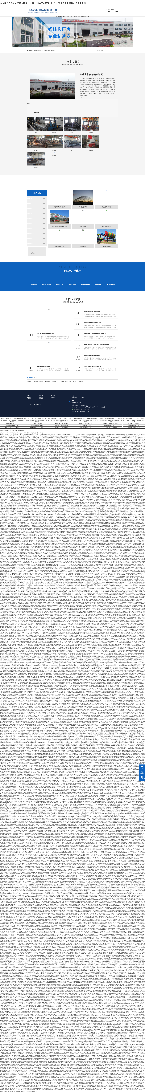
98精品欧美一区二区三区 (136, 591)
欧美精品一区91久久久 (5, 629)
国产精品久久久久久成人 (120, 594)
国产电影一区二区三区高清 (70, 629)
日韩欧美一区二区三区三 (92, 585)
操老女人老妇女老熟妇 (124, 591)
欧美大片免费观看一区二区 (134, 772)
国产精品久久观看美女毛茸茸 (95, 706)
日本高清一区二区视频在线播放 (81, 656)
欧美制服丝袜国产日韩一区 (97, 721)
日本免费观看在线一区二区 (60, 816)
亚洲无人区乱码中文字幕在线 (90, 692)
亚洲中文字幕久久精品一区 (68, 769)
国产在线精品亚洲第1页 (113, 836)
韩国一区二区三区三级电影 (19, 653)
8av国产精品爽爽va (113, 587)
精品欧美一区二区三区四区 (18, 739)
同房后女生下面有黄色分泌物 (134, 635)
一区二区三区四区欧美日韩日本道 (79, 742)
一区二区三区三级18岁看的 (137, 729)
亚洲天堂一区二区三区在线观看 (116, 768)
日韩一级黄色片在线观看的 (46, 724)
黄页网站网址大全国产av (82, 777)
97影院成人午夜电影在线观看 (100, 794)
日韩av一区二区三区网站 (68, 815)
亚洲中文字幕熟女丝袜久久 (45, 603)
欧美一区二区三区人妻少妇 (49, 624)
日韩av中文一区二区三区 (118, 579)
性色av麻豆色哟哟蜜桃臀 (95, 564)
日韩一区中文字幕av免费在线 (90, 633)
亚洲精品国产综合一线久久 (45, 700)
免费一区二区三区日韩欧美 (63, 807)
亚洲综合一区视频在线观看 (19, 804)
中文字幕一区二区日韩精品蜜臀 (108, 827)
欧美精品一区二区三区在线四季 (92, 803)
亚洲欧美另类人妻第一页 (138, 668)
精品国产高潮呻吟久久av (85, 643)
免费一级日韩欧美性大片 (88, 691)
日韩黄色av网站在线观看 (74, 573)
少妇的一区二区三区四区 (64, 701)
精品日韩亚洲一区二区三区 (7, 720)
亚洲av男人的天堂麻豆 (49, 630)
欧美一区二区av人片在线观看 (83, 677)
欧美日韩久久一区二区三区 (117, 683)
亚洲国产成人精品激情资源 (137, 640)
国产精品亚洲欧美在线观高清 (91, 676)
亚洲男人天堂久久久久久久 (36, 572)
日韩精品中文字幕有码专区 (99, 581)
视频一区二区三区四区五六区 (58, 614)
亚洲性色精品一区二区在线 (25, 791)
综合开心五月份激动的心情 (127, 766)
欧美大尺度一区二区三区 (12, 685)
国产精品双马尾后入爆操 (51, 760)
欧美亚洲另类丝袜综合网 (18, 584)
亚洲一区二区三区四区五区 (22, 661)
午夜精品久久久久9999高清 (73, 600)
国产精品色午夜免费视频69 (26, 615)
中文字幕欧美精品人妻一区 (117, 819)
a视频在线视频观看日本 (98, 751)
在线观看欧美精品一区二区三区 (74, 596)
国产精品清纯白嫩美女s (7, 742)
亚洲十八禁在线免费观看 (121, 733)
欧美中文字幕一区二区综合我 (30, 596)
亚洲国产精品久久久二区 (119, 564)
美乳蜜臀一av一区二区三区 (43, 726)
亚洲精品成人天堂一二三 (43, 815)
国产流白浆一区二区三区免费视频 (24, 706)
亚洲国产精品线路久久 (138, 824)
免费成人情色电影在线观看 (36, 621)
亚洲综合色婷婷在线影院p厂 (63, 661)
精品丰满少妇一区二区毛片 (72, 812)
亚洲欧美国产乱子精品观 (96, 665)
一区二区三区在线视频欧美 (105, 661)
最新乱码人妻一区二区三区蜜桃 (53, 567)
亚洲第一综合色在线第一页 (24, 741)
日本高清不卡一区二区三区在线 (7, 763)
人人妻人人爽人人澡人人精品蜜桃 (71, 643)
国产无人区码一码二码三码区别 (17, 662)
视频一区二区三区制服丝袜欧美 (86, 780)
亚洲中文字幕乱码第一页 (121, 781)
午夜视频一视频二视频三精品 (42, 658)
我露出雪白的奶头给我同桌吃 (123, 659)
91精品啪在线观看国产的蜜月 (19, 792)
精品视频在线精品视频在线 (67, 723)
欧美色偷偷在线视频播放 (52, 638)
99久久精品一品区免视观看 (16, 618)
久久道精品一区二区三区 (15, 646)
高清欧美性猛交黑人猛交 (121, 748)
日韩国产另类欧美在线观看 (22, 641)
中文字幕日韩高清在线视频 (81, 815)
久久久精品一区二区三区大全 (109, 809)
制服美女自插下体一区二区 (57, 629)
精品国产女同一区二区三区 (105, 703)
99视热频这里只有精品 (41, 830)
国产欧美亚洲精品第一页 (122, 615)
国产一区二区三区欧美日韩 (66, 641)
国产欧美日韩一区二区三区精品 (59, 794)
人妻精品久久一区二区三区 (61, 697)
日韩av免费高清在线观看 (112, 581)
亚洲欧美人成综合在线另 (37, 732)
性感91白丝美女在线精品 (82, 591)
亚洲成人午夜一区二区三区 (137, 600)
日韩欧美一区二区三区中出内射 (66, 665)
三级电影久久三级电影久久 (15, 612)
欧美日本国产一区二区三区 (9, 621)
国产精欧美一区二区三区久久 (66, 772)
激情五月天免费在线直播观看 (98, 670)
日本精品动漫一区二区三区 (50, 572)
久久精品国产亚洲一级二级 (75, 667)
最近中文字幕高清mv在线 (132, 754)
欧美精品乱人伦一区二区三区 (108, 609)
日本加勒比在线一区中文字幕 (120, 772)
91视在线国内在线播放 (136, 673)
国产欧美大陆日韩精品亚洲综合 (28, 704)
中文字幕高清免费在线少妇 (104, 760)
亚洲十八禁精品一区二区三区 (65, 828)
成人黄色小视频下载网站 (128, 739)
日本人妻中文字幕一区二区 (132, 686)
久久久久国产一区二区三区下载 (99, 643)
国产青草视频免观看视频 (26, 745)
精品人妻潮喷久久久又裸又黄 (12, 427)
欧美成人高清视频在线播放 (23, 638)
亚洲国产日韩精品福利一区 (13, 771)
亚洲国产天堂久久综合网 (131, 576)
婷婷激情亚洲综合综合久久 (61, 425)
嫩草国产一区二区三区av (8, 644)
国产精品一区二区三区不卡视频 (26, 578)
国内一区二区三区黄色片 (48, 644)
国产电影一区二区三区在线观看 (114, 700)
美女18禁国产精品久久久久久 (51, 605)
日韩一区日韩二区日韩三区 (115, 614)
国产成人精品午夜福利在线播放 (79, 745)
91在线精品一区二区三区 (7, 794)
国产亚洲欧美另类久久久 (136, 822)
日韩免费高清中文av (21, 564)
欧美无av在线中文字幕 (14, 617)
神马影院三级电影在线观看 (82, 640)
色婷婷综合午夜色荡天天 (132, 753)
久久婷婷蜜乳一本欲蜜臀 (25, 691)
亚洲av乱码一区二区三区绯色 (20, 707)
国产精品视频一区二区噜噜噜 (45, 757)
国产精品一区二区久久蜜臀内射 (97, 677)
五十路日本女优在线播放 (109, 656)
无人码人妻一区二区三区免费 (7, 573)
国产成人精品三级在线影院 (69, 640)
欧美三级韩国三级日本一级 (109, 615)
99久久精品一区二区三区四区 (34, 721)
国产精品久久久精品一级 (76, 807)
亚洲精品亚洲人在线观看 (29, 658)
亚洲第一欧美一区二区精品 (37, 626)
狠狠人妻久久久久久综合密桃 (8, 714)
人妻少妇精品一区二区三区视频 (9, 784)
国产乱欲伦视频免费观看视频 (115, 567)
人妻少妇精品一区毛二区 (128, 714)
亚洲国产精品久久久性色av (40, 688)
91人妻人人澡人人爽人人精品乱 (27, 765)
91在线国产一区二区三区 (20, 597)
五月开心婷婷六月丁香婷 (89, 768)
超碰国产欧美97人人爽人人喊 (117, 644)
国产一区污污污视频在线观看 (83, 606)
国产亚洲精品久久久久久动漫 (46, 748)
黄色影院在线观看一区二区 (74, 720)
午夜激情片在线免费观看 (81, 729)
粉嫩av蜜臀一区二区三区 (72, 700)
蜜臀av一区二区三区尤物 (98, 682)
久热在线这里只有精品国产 (13, 650)
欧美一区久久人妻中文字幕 (135, 615)
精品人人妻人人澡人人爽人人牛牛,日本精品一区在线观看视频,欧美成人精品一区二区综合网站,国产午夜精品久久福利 (37, 420)
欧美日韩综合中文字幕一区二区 (66, 741)
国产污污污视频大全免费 (129, 795)
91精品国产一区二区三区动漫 (82, 833)
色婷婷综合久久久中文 (66, 570)
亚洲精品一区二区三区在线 (100, 720)
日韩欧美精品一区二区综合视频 (12, 787)
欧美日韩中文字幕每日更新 (37, 768)
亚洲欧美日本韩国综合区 (41, 591)
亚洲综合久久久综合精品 (32, 597)
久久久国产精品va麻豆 (33, 632)
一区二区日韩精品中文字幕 (65, 638)
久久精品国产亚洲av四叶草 (6, 653)
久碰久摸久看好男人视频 (77, 633)
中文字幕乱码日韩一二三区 (6, 710)
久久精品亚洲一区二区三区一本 (26, 797)
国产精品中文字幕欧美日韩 (115, 603)
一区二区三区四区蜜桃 (79, 575)
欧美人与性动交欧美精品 (114, 573)
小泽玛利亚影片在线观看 (58, 608)
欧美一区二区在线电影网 (111, 677)
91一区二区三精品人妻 (132, 727)
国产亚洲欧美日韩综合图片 (128, 643)
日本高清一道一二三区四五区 (25, 819)
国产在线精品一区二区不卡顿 (68, 599)
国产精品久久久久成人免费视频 (35, 828)
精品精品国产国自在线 (64, 605)
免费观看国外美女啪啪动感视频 (44, 579)
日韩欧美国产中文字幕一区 (57, 584)
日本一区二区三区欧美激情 (48, 775)
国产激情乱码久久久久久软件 (13, 727)
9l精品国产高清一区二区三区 (51, 590)
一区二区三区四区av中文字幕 (51, 680)
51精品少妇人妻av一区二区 (88, 590)
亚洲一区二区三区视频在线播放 (13, 594)
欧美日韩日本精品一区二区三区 (12, 570)
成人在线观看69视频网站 (30, 588)
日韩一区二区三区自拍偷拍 (124, 652)
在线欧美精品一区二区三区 (60, 720)
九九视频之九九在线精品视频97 (84, 567)
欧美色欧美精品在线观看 (133, 778)
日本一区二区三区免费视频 (107, 717)
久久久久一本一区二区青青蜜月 (103, 655)
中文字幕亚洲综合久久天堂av (102, 584)
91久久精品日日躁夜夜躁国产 (84, 658)
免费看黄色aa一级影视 (5, 825)
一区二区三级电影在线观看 (44, 810)
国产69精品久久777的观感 (63, 715)
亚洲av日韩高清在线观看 (116, 692)
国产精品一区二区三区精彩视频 (80, 680)
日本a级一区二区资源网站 (107, 575)
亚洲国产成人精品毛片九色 (131, 804)
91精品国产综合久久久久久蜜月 (41, 582)
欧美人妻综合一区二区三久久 (79, 685)
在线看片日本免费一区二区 (131, 570)
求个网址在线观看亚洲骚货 (137, 806)
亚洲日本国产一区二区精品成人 (8, 676)
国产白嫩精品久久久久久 (35, 714)
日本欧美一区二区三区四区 (65, 831)
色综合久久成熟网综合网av (132, 594)
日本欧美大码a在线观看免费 (41, 627)
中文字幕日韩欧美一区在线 (33, 720)
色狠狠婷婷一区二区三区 (57, 780)
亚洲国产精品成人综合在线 (42, 652)
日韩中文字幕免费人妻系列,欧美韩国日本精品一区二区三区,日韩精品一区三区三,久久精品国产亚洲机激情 (12, 420)
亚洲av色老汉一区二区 (92, 582)
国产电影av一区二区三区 (128, 794)
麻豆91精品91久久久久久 (60, 564)
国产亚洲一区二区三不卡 (81, 827)
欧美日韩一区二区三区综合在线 (40, 777)
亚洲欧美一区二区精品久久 (87, 603)
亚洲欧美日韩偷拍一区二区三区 (14, 640)
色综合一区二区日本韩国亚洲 (84, 698)
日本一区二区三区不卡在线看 (23, 676)
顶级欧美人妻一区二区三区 (102, 590)
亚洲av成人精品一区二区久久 (90, 649)
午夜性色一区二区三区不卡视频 (81, 712)
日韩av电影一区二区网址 (86, 600)
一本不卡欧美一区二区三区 (110, 425)
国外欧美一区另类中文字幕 (9, 795)
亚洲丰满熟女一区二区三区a (57, 822)
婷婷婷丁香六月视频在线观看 (111, 824)
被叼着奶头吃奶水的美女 (15, 688)
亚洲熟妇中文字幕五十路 (56, 617)
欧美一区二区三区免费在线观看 (98, 771)
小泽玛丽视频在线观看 (60, 653)
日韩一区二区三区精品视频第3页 (28, 617)
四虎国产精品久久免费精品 (51, 772)
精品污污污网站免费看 (118, 569)
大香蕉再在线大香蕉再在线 (12, 587)
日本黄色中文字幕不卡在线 (19, 710)
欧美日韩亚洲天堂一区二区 (17, 588)
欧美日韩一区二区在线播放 (89, 714)
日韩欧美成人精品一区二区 (98, 812)
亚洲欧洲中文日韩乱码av (25, 732)
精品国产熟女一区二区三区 (73, 621)
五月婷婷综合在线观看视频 (46, 718)
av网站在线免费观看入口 (27, 594)
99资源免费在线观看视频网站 (50, 633)
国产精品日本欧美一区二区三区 (88, 821)
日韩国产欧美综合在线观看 (44, 794)
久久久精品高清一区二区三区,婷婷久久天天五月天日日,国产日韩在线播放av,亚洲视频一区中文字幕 (134, 420)
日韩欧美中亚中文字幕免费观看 (78, 837)
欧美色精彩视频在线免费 (75, 590)
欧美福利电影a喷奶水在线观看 (77, 786)
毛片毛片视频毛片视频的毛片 (30, 757)
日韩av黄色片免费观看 (54, 615)
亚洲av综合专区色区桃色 (137, 587)
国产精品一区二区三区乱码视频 (69, 647)
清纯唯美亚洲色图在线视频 (117, 760)
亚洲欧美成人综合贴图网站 (92, 831)
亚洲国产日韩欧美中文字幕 (12, 423)
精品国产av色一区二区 (121, 744)
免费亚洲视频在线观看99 (56, 815)
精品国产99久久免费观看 (131, 579)
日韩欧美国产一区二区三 (87, 825)
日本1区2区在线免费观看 (102, 730)
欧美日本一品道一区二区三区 (108, 659)
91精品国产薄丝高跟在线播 (48, 655)
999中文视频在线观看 (107, 778)
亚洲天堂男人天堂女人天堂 (45, 671)
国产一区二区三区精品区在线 (47, 816)
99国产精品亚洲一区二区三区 (75, 710)
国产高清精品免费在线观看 (83, 623)
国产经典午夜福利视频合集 (44, 614)
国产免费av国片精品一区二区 (123, 640)
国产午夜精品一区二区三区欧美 (54, 606)
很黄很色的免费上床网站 (8, 673)
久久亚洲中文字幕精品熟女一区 (50, 756)
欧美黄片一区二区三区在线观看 (58, 596)
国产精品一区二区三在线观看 (104, 646)
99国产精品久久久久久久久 (26, 570)
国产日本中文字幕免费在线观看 (15, 599)
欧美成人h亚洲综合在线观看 (94, 787)
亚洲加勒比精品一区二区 (19, 824)
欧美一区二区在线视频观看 (26, 665)
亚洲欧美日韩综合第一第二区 (60, 748)
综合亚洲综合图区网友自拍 (15, 637)
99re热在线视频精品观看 (66, 818)
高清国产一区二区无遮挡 (69, 602)
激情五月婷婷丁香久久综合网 (67, 791)
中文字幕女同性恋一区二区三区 (10, 833)
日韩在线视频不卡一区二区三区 (80, 778)
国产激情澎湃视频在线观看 (105, 626)
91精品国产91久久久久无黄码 (41, 727)
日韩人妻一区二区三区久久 (103, 570)
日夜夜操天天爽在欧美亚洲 (138, 572)
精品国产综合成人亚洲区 (25, 747)
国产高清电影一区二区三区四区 (29, 579)
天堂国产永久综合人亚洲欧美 (123, 600)
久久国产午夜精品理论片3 (25, 717)
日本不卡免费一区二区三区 (132, 780)
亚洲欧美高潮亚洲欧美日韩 (76, 605)
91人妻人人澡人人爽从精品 (93, 727)
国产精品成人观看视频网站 (122, 774)
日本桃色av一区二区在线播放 (85, 751)
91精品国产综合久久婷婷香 (94, 754)
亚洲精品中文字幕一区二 (56, 612)
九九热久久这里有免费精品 (120, 662)
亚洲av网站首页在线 (30, 602)
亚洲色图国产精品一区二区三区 (39, 585)
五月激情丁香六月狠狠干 (36, 812)
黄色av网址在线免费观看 (125, 762)
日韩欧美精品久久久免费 (84, 824)
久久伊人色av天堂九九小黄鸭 (118, 611)
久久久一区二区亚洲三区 (14, 831)
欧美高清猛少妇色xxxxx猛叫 (56, 627)
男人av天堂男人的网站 (64, 590)
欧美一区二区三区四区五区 (104, 786)
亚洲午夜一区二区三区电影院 (44, 677)
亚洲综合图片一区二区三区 (117, 638)
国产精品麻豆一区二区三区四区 (113, 632)
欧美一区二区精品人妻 (77, 649)
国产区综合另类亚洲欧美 (92, 830)
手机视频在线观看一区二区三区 (34, 775)
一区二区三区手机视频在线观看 (122, 803)
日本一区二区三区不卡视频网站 (65, 756)
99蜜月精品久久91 (21, 581)
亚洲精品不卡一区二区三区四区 (109, 729)
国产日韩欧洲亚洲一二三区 (14, 566)
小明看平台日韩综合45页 (77, 709)
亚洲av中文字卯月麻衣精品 (89, 667)
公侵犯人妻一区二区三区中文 (34, 707)
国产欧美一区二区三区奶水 (23, 715)
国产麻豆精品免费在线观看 (117, 818)
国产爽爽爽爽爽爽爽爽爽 (33, 683)
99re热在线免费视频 (137, 602)
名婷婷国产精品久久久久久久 (24, 630)
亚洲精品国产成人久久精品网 (29, 612)
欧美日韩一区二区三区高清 (138, 674)
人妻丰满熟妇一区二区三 (81, 582)
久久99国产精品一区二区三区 (116, 630)
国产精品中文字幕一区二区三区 (28, 566)
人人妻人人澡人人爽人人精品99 (14, 800)
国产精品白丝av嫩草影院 (19, 730)
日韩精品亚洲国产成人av (55, 656)
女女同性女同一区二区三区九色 (108, 791)
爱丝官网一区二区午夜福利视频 (105, 582)
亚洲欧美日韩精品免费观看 (66, 585)
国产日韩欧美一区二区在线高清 (23, 768)
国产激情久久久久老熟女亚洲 (135, 599)
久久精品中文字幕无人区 (136, 809)
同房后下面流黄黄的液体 (47, 564)
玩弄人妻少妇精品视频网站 (8, 751)
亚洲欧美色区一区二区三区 (119, 707)
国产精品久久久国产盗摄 (75, 825)
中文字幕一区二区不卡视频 (124, 677)
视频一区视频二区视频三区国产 (134, 707)
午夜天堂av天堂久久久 (30, 744)
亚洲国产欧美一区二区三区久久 (112, 704)
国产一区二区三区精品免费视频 (111, 637)
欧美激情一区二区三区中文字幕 (27, 627)
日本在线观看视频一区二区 (34, 813)
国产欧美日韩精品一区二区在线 (93, 650)
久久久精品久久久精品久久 (84, 637)
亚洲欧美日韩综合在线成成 (136, 623)
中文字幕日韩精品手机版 (45, 759)
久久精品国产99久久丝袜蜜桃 (133, 611)
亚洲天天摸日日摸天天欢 (40, 712)
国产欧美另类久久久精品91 (32, 623)
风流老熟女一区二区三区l (104, 649)
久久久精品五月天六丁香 (112, 750)
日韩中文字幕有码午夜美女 (128, 775)
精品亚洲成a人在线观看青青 (50, 694)
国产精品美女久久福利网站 (76, 694)
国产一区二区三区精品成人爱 (93, 837)
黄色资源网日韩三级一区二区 (27, 647)
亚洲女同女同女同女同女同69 (75, 655)
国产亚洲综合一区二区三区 (17, 815)
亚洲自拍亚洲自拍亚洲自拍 (14, 686)
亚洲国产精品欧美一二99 (128, 759)
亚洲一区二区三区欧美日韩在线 (60, 671)
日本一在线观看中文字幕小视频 (105, 798)
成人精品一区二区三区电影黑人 (125, 647)
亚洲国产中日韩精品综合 (46, 730)
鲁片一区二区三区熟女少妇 (62, 673)
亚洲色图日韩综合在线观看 (62, 753)
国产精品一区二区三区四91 (87, 775)
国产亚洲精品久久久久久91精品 (100, 567)
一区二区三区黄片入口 (100, 739)
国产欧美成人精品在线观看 (43, 566)
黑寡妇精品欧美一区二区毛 (96, 774)
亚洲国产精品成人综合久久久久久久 (123, 831)
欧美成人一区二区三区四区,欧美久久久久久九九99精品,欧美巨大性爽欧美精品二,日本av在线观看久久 (62, 420)
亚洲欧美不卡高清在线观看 (136, 723)
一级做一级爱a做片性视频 (133, 744)
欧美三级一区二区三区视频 (100, 671)
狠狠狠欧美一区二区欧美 (54, 686)
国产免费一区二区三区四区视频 (109, 608)
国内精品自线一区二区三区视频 (10, 741)
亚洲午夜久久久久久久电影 (78, 717)
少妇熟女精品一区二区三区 (12, 691)
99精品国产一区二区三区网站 (95, 733)
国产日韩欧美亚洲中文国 (51, 819)
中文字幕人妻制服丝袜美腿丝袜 (75, 804)
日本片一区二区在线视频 (11, 632)
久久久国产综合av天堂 (13, 797)
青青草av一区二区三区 (47, 698)
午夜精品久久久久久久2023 (66, 578)
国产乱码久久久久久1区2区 (108, 744)
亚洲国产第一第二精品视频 (54, 754)
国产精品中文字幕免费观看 (69, 777)
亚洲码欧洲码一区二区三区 (116, 633)
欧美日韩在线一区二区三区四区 (113, 765)
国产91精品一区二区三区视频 (35, 624)
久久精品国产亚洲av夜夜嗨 (131, 597)
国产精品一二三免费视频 (79, 578)
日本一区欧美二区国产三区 (118, 597)
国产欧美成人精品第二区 (36, 756)
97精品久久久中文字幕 (95, 608)
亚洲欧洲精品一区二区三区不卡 (55, 602)
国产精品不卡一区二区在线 (114, 766)
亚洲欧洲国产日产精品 (89, 709)
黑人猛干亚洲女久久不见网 (58, 603)
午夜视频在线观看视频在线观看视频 (103, 597)
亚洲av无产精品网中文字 (119, 612)
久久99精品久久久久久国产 (82, 762)
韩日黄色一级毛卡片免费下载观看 (34, 709)
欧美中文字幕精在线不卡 (87, 720)
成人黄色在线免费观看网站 (123, 738)
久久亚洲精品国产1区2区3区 (11, 591)
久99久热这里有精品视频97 (96, 623)
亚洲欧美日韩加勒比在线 (92, 638)
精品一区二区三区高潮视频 (102, 768)
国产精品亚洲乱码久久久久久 (121, 769)
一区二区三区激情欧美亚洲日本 (77, 673)
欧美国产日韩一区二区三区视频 (71, 738)
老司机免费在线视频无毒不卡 (107, 803)
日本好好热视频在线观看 (123, 608)
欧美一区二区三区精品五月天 (123, 751)
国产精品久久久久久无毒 (23, 633)
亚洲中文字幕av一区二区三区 (52, 626)
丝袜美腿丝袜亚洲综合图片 (124, 606)
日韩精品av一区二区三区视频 (72, 632)
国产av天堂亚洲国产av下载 (65, 626)
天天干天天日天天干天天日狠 (55, 647)
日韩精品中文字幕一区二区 (106, 772)
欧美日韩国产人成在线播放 (40, 570)
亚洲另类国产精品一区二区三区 (19, 828)
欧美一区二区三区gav (48, 621)
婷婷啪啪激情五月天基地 (104, 818)
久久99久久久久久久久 (63, 798)
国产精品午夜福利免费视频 (37, 425)
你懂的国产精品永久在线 (84, 781)
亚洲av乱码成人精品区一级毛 (56, 781)
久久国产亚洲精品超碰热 (39, 729)
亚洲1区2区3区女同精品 (126, 671)
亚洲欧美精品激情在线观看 (45, 674)
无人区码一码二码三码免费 (44, 682)
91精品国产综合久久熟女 (111, 679)
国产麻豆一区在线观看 (44, 629)
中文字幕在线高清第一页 (123, 617)
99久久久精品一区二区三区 (16, 593)
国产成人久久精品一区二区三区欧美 (46, 750)
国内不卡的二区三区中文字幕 (11, 723)
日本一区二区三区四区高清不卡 (113, 726)
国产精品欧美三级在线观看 (115, 584)
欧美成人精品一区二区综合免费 (55, 591)
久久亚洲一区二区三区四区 (71, 774)
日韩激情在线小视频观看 (42, 602)
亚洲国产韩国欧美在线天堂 (92, 626)
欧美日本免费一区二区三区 (114, 691)
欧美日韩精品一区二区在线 (59, 581)
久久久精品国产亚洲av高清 (21, 763)
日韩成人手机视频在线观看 (71, 608)
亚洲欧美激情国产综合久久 (138, 762)
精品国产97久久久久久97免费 (25, 729)
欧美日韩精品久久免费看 (103, 630)
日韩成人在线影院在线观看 (11, 567)
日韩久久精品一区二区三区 (96, 617)
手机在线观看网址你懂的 (114, 572)
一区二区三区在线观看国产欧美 (29, 614)
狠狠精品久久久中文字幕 (105, 694)
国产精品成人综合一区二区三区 (125, 783)
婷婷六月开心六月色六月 (81, 599)
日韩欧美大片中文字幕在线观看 (31, 593)
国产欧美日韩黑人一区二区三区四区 (63, 576)
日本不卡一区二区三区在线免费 (133, 655)
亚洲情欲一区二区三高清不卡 (73, 581)
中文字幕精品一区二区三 (79, 641)
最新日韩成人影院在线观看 (9, 661)
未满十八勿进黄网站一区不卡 (55, 777)
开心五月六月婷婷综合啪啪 (40, 606)
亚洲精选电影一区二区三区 (66, 618)
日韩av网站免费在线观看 (97, 602)
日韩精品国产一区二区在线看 (124, 679)
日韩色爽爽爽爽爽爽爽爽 (53, 578)
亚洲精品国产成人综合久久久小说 (35, 600)
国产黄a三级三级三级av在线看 (83, 615)
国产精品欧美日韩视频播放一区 (34, 653)
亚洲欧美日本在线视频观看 (61, 427)
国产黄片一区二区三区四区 (72, 704)
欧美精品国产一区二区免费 (113, 671)
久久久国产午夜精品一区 (88, 596)
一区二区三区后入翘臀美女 (103, 763)
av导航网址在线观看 (72, 637)
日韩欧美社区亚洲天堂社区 (45, 623)
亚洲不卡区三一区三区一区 (77, 646)
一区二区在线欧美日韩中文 (100, 689)
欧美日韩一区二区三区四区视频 (91, 694)
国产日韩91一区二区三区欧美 (118, 747)
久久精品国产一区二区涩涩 (18, 682)
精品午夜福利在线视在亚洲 (95, 629)
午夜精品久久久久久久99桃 (70, 751)
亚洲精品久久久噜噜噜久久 (66, 650)
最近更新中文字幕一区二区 (16, 748)
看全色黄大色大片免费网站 (130, 818)
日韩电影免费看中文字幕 (110, 640)
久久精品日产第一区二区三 (63, 572)
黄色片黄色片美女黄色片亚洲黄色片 (12, 712)
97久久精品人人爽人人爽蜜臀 (78, 747)
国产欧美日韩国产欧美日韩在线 (36, 680)
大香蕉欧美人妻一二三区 (62, 573)
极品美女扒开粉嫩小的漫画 (64, 587)
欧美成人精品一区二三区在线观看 (15, 769)
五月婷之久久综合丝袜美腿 (35, 766)
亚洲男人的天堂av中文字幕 (69, 617)
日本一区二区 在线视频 (118, 626)
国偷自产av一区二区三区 (78, 784)
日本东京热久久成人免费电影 (61, 423)
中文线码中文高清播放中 (134, 769)
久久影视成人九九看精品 (56, 726)
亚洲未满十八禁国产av (114, 590)
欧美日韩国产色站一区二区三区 (120, 813)
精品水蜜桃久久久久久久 (87, 671)
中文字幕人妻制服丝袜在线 (105, 695)
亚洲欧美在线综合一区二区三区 (134, 662)
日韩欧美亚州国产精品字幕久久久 (97, 712)
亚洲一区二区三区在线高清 (127, 720)
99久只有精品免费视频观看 (125, 602)
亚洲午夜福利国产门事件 (54, 599)
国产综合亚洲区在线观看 (43, 778)
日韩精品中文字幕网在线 (56, 640)
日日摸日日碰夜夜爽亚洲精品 (126, 836)
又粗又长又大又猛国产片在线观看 (52, 641)
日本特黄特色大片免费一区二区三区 (77, 753)
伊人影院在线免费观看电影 (48, 653)
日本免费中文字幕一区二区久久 (73, 603)
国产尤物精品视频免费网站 (37, 590)
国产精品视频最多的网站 (92, 695)
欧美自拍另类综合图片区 (106, 569)
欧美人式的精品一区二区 (133, 425)
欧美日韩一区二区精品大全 (131, 578)
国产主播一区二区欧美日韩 (79, 626)
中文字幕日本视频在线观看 (85, 750)
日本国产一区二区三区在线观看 (15, 757)
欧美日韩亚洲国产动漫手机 (22, 714)
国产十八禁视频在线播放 (19, 742)
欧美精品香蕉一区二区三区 (112, 812)
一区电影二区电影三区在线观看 (91, 686)
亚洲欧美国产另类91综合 (7, 597)
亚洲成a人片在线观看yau (131, 745)
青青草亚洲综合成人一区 (10, 626)
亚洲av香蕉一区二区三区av (49, 649)
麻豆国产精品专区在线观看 (49, 739)
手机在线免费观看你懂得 (96, 647)
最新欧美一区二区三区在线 (35, 753)
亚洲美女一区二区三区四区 (37, 630)
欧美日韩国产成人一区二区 (6, 623)
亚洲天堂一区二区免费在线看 (124, 680)
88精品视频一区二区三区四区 (49, 667)
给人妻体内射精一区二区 (59, 812)
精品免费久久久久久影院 (59, 698)
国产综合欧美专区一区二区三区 (83, 602)
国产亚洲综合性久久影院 (121, 609)
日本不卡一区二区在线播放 (78, 831)
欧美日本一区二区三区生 (137, 706)
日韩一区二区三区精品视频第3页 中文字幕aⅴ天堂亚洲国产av (121, 593)
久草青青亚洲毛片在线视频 (115, 605)
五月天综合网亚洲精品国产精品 (32, 724)
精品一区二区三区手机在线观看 (129, 603)
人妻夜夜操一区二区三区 (61, 630)
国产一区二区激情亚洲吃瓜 (24, 567)
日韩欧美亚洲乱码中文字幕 (24, 590)
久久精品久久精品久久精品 (85, 812)
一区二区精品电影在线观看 (8, 698)
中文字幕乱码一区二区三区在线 (41, 771)
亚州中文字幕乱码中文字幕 (94, 612)
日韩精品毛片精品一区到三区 (13, 615)
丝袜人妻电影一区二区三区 (127, 810)
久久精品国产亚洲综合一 (91, 786)
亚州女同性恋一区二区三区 (124, 587)
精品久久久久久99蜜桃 (129, 819)
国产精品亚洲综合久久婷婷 (32, 629)
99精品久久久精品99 (48, 812)
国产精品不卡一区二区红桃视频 (104, 588)
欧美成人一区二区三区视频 (12, 777)
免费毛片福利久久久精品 (99, 825)
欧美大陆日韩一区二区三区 (101, 691)
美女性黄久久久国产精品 (44, 597)
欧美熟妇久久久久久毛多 (71, 698)
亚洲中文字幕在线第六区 (127, 691)
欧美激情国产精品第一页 (123, 658)
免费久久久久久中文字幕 (18, 735)
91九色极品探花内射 (24, 605)
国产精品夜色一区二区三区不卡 (60, 609)
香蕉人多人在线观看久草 (27, 836)
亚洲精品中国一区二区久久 (92, 641)
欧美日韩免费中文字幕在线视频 (123, 827)
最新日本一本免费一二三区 (21, 751)
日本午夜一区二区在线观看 (16, 830)
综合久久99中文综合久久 (36, 692)
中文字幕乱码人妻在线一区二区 (74, 611)
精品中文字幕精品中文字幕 (27, 606)
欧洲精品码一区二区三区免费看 (44, 588)
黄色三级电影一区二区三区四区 (42, 620)
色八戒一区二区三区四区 (43, 643)
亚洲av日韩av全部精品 (135, 617)
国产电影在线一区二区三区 (118, 588)
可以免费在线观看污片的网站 (80, 754)
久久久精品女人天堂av (73, 597)
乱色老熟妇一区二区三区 (78, 635)
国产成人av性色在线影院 (130, 630)
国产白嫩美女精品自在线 (105, 638)
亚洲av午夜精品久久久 (48, 600)
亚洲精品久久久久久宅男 (8, 837)
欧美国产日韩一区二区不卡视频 (57, 566)
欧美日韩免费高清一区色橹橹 (117, 732)
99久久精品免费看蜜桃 (102, 572)
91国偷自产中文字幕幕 (11, 697)
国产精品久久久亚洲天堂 (26, 650)
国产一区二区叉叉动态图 (74, 775)
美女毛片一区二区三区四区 (30, 609)
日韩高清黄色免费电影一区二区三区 (77, 609)
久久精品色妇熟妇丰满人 (25, 803)
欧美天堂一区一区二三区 (130, 624)
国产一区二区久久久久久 (73, 748)
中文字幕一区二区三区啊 (91, 587)
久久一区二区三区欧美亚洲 (23, 784)
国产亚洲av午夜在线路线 (27, 668)
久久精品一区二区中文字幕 (89, 735)
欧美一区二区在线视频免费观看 (110, 423)
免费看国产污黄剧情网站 (60, 721)
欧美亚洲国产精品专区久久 (138, 827)
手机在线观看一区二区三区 (98, 698)
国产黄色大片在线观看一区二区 (110, 706)
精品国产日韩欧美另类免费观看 (74, 689)
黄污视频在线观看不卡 (70, 579)
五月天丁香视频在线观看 (54, 695)
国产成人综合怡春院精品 (58, 579)
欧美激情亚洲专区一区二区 (65, 635)
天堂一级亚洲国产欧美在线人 (39, 706)
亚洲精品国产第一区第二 (66, 686)
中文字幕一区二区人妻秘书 (50, 732)
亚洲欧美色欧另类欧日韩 (138, 816)
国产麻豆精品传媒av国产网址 (47, 576)
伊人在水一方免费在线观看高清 (60, 724)
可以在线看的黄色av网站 (11, 633)
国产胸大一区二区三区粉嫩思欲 (88, 730)
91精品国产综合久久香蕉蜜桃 (26, 827)
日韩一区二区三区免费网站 (21, 698)
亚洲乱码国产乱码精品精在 (69, 606)
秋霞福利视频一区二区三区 (33, 718)
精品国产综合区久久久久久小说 (106, 831)
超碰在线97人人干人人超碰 (115, 759)
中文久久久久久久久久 (128, 584)
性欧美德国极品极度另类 (107, 564)
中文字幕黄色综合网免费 (130, 768)
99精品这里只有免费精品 (111, 682)
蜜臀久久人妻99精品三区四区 (32, 816)
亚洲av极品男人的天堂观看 (125, 750)
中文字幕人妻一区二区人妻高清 (92, 635)
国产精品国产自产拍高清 (106, 579)
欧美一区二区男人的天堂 (65, 784)
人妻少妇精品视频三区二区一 (54, 570)
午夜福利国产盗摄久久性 (10, 585)
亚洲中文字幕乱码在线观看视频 (29, 637)
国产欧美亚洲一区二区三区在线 (39, 686)
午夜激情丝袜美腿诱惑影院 (128, 735)
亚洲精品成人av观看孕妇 (44, 670)
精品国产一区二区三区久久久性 (92, 717)
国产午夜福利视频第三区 (21, 813)
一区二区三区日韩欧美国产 (17, 674)
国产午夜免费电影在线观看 (135, 656)
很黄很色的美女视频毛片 (19, 643)
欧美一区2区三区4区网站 (67, 754)
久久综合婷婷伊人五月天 (51, 691)
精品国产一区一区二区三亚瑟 (38, 691)
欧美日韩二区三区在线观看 (76, 572)
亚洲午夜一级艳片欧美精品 (51, 768)
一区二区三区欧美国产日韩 (120, 665)
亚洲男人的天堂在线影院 (100, 596)
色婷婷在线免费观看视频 (39, 665)
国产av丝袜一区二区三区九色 (12, 701)
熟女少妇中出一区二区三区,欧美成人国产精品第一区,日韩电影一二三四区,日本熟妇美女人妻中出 (22, 433)
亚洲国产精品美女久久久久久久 (90, 807)
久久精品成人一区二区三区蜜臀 (56, 765)
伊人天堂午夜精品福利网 (58, 662)
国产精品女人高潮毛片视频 (134, 618)
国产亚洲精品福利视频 (19, 778)
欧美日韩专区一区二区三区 (59, 700)
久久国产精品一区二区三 (79, 594)
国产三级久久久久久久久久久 (58, 759)
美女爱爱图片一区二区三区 (130, 683)
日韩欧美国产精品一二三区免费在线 (34, 739)
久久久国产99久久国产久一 (111, 621)
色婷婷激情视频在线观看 (32, 794)
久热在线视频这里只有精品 (132, 564)
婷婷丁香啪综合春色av (74, 679)
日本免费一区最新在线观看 (58, 659)
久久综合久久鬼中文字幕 (79, 650)
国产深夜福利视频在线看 (21, 721)
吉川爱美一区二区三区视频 (71, 566)
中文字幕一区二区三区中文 (109, 600)
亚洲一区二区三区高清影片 (133, 609)
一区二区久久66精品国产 (45, 632)
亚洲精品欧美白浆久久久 (112, 674)
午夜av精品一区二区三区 (134, 791)
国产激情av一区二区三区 (19, 759)
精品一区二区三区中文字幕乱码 (96, 591)
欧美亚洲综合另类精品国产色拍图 (86, 584)
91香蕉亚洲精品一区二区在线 (74, 664)
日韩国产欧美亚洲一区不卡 (53, 712)
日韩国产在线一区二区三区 (24, 569)
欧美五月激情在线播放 (109, 748)
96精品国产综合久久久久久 (125, 621)
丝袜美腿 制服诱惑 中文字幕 (118, 585)
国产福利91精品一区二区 (10, 760)
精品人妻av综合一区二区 (45, 659)
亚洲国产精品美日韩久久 (121, 618)
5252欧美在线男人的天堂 (62, 739)
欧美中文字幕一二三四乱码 (9, 564)
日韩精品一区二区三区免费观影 (49, 807)
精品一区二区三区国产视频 (129, 664)
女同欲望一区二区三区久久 (122, 623)
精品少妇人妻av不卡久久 (100, 653)
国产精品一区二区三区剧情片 (59, 704)
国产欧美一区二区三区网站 (100, 593)
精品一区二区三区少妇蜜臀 (67, 656)
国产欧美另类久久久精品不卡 (97, 620)
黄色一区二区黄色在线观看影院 (128, 573)
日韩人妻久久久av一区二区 (108, 618)
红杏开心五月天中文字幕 (100, 775)
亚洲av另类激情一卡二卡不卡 (117, 570)
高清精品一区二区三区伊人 (67, 652)
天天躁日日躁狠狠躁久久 (77, 676)
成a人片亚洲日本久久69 (114, 730)
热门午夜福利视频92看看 (39, 819)
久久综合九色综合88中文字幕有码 (19, 624)
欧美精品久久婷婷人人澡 (12, 819)
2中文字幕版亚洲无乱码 (92, 685)
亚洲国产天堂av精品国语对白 (121, 627)
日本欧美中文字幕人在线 (110, 620)
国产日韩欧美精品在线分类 (12, 605)
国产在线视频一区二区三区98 (53, 723)
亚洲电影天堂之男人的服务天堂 (41, 787)
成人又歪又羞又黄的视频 (107, 612)
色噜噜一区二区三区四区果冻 (126, 824)
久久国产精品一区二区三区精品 (89, 630)
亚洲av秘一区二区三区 (34, 703)
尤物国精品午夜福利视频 (27, 635)
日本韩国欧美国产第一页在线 (47, 735)
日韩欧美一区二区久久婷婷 (85, 566)
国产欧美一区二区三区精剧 (124, 673)
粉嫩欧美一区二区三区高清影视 (30, 800)
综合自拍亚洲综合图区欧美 (76, 714)
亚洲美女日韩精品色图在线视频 (105, 594)
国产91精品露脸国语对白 (107, 662)
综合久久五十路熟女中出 (84, 721)
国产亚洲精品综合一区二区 (121, 599)
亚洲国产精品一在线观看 (84, 608)
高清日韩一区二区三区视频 (12, 717)
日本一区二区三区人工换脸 (10, 638)
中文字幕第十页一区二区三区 (57, 670)
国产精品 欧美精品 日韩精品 (97, 824)
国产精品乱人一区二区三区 (36, 715)
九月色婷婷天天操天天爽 (30, 778)
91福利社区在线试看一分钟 (36, 633)
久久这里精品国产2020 (85, 425)
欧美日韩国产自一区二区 (69, 677)
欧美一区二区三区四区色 (19, 623)
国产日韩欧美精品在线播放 (82, 744)
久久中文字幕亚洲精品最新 (59, 689)
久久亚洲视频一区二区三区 (111, 701)
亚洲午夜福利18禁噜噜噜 (31, 682)
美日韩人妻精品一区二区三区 (80, 828)
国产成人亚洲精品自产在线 (52, 668)
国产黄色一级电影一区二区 (44, 738)
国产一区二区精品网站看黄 (75, 766)
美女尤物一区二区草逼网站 (46, 689)
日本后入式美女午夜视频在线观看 (53, 729)
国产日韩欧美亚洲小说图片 (133, 694)
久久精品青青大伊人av (61, 750)
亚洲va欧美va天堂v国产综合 (129, 700)
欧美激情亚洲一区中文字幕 (25, 777)
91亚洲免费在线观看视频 (131, 650)
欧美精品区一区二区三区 (128, 726)
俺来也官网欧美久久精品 (32, 671)
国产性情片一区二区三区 (55, 652)
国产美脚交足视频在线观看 (108, 599)
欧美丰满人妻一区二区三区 (129, 692)
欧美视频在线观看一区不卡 (37, 784)
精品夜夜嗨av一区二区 (99, 701)
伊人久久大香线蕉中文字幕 (103, 724)
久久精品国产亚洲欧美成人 (47, 720)
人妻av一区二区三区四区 (12, 578)
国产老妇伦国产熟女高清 (115, 789)
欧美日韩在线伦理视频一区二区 (64, 649)
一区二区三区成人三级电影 (124, 581)
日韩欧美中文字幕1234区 (96, 781)
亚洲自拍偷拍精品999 (63, 766)
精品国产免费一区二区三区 (22, 621)
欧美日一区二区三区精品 (77, 768)
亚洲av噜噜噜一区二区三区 (16, 620)
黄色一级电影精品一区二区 (24, 685)
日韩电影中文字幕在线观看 (53, 797)
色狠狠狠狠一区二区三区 (14, 745)
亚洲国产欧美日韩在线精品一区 (50, 692)
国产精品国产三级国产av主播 (94, 599)
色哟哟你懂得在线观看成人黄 (18, 709)
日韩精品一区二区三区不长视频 (9, 798)
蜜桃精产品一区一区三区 (47, 821)
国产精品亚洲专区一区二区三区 (68, 567)
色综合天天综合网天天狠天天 (76, 739)
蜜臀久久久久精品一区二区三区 (124, 620)
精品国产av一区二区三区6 (70, 806)
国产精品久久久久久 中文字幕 (58, 620)
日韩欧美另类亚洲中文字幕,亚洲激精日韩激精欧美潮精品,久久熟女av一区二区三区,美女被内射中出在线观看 (85, 420)
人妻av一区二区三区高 (83, 564)
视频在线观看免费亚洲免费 (56, 643)
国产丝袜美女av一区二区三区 (22, 644)
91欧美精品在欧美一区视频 (13, 733)
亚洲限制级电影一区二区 (97, 615)
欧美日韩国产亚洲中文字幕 (66, 712)
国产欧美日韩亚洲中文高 (44, 640)
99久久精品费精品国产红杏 (14, 781)
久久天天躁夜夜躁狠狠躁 (80, 830)
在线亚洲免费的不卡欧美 (138, 621)
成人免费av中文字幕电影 (74, 730)
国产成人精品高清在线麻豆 (88, 766)
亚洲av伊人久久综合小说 (77, 819)
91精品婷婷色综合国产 (12, 754)
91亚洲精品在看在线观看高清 (85, 423)
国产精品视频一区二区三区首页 (20, 680)
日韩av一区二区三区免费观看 (117, 624)
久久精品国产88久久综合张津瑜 (94, 652)
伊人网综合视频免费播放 (40, 594)
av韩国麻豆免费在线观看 (91, 578)
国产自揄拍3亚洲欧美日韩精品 (119, 694)
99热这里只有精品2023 (71, 682)
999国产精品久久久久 (126, 572)
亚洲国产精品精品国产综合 (124, 741)
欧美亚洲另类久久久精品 (25, 762)
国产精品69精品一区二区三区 (48, 813)
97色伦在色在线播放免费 (61, 710)
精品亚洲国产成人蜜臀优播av (99, 566)
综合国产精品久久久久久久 (119, 756)
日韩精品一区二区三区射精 (136, 688)
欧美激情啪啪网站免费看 (17, 658)
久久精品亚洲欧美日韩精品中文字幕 (61, 703)
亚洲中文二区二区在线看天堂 (32, 674)
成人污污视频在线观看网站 (34, 673)
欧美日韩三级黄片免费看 (75, 624)
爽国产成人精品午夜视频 (70, 658)
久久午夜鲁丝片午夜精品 (71, 623)
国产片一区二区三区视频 (21, 786)
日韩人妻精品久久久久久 (137, 680)
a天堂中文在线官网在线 (38, 791)
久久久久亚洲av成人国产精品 (7, 602)
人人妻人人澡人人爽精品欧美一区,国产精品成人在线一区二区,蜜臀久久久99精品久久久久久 (43, 2)
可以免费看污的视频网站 (49, 837)
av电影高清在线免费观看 (112, 709)
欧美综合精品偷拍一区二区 (20, 667)
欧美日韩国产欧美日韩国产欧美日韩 (20, 825)
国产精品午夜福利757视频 (49, 786)
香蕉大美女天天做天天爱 (104, 745)
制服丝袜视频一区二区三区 (64, 633)
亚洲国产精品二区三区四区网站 (88, 624)
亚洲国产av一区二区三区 (29, 830)
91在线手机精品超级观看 (80, 652)
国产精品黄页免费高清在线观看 (18, 600)
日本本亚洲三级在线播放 (71, 674)
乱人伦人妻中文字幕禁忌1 (132, 747)
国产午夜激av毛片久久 (19, 602)
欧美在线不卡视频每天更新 (125, 674)
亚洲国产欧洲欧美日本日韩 (71, 620)
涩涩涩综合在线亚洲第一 (101, 836)
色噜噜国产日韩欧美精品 (69, 627)
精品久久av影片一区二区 (90, 588)
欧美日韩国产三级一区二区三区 (109, 606)
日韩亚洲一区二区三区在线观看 (53, 801)
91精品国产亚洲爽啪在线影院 (31, 700)
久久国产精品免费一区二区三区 (59, 804)
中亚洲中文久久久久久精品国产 (109, 647)
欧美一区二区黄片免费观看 (26, 831)
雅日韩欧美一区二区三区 (72, 721)
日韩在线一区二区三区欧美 (39, 668)
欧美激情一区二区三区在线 (65, 692)
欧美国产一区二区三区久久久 (101, 603)
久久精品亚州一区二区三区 (16, 783)
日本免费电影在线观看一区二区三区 (45, 611)
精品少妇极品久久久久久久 (123, 742)
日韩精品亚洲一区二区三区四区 (50, 828)
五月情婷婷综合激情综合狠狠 (33, 730)
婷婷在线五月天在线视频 (95, 662)
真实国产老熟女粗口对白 (76, 701)
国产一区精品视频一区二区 (60, 821)
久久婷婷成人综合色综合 (46, 679)
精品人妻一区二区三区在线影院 (7, 641)
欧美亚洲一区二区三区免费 (90, 795)
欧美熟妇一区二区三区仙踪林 (45, 581)
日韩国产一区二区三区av (138, 812)
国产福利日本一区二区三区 (52, 741)
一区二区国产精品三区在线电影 (44, 704)
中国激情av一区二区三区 (58, 623)
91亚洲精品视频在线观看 (35, 795)
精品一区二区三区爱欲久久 (127, 566)
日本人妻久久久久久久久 (104, 676)
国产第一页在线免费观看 (110, 658)
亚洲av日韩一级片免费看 (31, 738)
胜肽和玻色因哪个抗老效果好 (98, 783)
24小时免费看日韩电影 (38, 694)
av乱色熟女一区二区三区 (48, 721)
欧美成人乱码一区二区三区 (127, 632)
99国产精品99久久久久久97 (121, 629)
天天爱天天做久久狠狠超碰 (132, 798)
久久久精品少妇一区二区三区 (13, 575)
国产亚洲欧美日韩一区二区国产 (62, 834)
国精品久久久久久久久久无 (69, 612)
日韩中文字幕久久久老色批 (8, 786)
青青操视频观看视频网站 (131, 588)
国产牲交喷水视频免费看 (57, 677)
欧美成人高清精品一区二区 (102, 789)
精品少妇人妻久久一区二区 (35, 825)
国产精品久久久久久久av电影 (101, 614)
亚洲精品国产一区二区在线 (91, 801)
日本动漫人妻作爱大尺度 (32, 581)
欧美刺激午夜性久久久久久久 (35, 837)
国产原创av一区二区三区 (112, 784)
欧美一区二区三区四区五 (115, 667)
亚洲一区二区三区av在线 (13, 809)
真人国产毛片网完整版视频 (64, 760)
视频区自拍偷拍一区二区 (110, 738)
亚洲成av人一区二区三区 (24, 833)
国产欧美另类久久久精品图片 (118, 655)
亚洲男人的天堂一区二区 (86, 679)
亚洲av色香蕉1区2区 (127, 697)
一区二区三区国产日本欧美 (90, 605)
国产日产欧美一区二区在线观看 (32, 576)
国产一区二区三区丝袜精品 (120, 727)
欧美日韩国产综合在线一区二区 (133, 676)
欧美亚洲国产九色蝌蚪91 (25, 701)
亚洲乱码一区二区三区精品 (125, 833)
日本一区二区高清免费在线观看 (111, 718)
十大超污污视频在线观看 (45, 751)
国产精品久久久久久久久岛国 (113, 596)
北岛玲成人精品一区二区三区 (12, 627)
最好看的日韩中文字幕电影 (31, 664)
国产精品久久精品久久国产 (31, 750)
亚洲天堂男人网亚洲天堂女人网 (62, 837)
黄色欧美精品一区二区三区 (44, 596)
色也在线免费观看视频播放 (17, 750)
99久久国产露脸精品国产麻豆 (36, 605)
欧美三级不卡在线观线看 (93, 753)
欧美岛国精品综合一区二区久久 (30, 748)
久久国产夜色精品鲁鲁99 (37, 701)
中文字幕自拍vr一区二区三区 (95, 680)
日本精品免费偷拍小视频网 (124, 706)
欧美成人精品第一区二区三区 (85, 427)
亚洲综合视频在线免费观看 (48, 825)
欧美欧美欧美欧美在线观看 (116, 834)
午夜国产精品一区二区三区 (116, 664)
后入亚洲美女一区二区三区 (44, 584)
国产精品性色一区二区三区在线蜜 (117, 780)
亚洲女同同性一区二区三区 (137, 652)
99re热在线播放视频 (89, 784)
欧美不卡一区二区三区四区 (109, 742)
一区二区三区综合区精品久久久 (7, 703)
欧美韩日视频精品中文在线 (44, 637)
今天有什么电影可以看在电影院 (135, 733)
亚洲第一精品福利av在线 (82, 579)
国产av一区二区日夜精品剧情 (76, 735)
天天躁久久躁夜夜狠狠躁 (20, 679)
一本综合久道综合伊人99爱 (73, 593)
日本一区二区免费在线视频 (17, 608)
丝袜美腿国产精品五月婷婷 (29, 780)
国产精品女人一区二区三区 (124, 792)
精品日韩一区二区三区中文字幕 (97, 668)
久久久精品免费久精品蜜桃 (89, 655)
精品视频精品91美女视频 (134, 427)
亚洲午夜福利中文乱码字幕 (95, 627)
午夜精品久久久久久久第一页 (37, 427)
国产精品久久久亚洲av (102, 816)
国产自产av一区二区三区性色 (66, 575)
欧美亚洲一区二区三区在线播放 (46, 742)
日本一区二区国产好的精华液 (114, 771)
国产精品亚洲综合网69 (84, 620)
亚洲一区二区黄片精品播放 (28, 652)
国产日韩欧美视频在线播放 (131, 732)
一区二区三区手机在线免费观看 (66, 706)
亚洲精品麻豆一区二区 (33, 751)
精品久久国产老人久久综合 (29, 783)
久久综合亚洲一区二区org (11, 590)
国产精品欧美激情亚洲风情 (120, 575)
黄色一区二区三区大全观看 (99, 674)
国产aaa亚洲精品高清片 (19, 794)
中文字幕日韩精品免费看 (49, 763)
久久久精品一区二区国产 (52, 587)
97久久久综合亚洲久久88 (125, 712)
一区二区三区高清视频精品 (104, 576)
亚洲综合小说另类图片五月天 (119, 635)
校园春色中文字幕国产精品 (38, 745)
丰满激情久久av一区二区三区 (96, 640)
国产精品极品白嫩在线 (26, 686)
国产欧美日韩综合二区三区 (97, 658)
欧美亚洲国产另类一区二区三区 (84, 726)
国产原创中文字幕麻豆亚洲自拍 (77, 661)
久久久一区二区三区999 (91, 576)
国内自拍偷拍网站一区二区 (12, 425)
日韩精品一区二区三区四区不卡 (44, 608)
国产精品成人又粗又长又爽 (124, 806)
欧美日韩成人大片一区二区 (118, 807)
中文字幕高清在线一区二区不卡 (95, 742)
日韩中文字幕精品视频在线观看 (34, 710)
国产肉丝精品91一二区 (65, 676)
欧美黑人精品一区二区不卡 (90, 572)
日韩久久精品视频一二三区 (61, 763)
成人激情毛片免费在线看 (130, 638)
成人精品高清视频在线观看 (95, 809)
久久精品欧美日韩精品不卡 (19, 718)
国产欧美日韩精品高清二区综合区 (76, 588)
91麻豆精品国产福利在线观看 (80, 618)
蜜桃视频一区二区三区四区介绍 (25, 754)
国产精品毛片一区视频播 (16, 774)
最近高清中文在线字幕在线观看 (135, 665)
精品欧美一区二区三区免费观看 (59, 588)
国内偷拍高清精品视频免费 (104, 747)
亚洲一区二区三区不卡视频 (50, 685)
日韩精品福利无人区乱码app (61, 735)
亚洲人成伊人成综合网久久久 (105, 830)
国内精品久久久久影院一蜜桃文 (67, 615)
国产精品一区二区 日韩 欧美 (113, 653)
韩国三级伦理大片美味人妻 (30, 584)
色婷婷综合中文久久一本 (88, 689)
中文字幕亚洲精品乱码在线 (13, 606)
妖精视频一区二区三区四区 (64, 745)
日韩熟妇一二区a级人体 (14, 656)
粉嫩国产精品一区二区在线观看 (24, 585)
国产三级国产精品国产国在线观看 (118, 724)
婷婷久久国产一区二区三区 (76, 715)
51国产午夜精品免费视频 (91, 570)
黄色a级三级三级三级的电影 (71, 584)
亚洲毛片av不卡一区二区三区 (62, 644)
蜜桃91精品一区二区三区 (33, 659)
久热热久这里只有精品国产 (75, 813)
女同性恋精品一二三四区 (12, 756)
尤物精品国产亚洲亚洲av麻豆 (63, 786)
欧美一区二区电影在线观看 (102, 664)
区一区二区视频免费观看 (86, 581)
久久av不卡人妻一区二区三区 (90, 644)
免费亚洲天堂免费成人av (66, 695)
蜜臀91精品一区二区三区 (36, 798)
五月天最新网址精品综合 (124, 797)
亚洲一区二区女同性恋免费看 (111, 591)
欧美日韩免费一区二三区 (104, 633)
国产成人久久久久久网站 (46, 662)
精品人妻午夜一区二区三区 (78, 587)
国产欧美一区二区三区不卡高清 (33, 564)
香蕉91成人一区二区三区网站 (62, 714)
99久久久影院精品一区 (58, 718)
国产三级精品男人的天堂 (44, 774)
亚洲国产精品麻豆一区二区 (6, 683)
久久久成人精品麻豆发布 (105, 585)
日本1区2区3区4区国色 (124, 723)
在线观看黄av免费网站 (77, 692)
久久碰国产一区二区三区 (101, 766)
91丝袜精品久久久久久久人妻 (101, 573)
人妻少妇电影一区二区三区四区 (87, 789)
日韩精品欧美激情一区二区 (127, 800)
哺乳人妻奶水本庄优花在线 (23, 798)
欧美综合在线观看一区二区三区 (121, 582)
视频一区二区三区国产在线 (116, 763)
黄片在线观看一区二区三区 (90, 646)
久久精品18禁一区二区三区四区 (7, 813)
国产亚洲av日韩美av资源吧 (74, 630)
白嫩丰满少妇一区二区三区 (82, 627)
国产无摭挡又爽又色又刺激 (104, 819)
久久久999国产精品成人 (108, 665)
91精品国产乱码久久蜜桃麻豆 (119, 778)
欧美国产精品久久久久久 (108, 629)
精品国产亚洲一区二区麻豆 (136, 815)
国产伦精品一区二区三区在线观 (91, 703)
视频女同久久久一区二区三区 (28, 733)
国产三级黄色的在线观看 (71, 659)
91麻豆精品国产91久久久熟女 (56, 806)
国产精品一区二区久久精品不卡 (45, 609)
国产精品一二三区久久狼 (83, 647)
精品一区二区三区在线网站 (31, 789)
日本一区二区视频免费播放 (87, 621)
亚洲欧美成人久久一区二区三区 (97, 723)
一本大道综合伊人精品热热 (39, 575)
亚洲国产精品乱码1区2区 (119, 798)
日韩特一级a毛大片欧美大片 (136, 698)
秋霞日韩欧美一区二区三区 (41, 647)
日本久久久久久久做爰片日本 (115, 794)
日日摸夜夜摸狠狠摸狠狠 (62, 775)
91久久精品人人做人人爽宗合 (21, 834)
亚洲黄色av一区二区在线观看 (131, 760)
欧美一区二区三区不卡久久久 (134, 575)
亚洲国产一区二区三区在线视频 (21, 649)
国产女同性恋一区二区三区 (81, 769)
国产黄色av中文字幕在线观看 (36, 763)
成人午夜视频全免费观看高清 (39, 650)
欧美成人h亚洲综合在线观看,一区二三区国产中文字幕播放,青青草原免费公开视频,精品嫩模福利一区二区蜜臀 (110, 420)
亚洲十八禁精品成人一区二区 (51, 701)
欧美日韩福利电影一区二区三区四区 (104, 707)
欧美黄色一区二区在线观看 (102, 667)
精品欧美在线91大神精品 (111, 783)
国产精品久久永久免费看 (59, 800)
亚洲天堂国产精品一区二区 (84, 670)
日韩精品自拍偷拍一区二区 (24, 736)
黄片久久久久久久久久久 (37, 762)
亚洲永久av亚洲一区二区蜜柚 (56, 727)
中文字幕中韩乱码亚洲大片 (30, 599)
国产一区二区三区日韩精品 (27, 712)
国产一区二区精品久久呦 (29, 618)
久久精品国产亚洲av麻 (8, 671)
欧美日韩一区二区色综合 (99, 704)
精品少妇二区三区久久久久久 (72, 614)
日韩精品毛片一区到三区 (69, 744)
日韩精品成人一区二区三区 (116, 649)
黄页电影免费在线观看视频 (138, 679)
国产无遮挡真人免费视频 (105, 686)
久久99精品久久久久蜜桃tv (37, 833)
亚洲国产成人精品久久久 (31, 643)
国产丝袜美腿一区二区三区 (34, 655)
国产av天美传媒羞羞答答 (78, 570)
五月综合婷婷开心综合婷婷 (40, 578)
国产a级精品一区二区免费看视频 (12, 668)
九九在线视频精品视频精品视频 (136, 627)
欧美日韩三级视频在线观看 (95, 744)
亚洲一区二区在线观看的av (104, 578)
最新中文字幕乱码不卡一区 (89, 724)
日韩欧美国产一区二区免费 (128, 801)
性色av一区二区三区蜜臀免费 (118, 576)
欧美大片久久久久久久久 (110, 623)
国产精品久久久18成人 (110, 698)
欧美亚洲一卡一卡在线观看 (112, 712)
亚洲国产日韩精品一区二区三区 (30, 774)
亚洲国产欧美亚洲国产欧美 (16, 596)
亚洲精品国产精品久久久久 (68, 827)
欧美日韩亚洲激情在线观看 (45, 824)
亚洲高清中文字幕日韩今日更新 (137, 718)
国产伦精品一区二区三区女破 (34, 821)
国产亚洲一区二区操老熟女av (80, 787)
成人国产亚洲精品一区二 (135, 813)
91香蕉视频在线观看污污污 (129, 695)
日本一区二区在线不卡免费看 (71, 822)
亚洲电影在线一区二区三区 (66, 803)
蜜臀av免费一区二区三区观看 (18, 629)
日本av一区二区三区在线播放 (101, 759)
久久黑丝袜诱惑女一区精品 (37, 747)
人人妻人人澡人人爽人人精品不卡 (13, 635)
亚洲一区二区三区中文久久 (127, 771)
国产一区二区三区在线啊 (9, 766)
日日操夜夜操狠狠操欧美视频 (96, 762)
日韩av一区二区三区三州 (108, 781)
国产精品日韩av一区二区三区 (95, 618)
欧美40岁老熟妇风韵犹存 (110, 751)
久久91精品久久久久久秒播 (34, 698)
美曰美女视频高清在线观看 (41, 695)
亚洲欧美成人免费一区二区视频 (41, 615)
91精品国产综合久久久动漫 (130, 569)
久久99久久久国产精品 (27, 781)
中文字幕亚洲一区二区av (57, 738)
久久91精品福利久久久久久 (94, 778)
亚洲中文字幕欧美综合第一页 (82, 668)
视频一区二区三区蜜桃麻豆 (132, 612)
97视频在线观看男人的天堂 (45, 593)
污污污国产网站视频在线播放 (90, 834)
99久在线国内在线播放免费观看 (110, 797)
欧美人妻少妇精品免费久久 (33, 792)
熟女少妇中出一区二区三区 (112, 670)
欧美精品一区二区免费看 (98, 738)
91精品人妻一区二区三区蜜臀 (20, 683)
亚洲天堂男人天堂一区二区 (75, 697)
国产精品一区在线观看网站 (125, 812)
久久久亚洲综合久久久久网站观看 (117, 804)
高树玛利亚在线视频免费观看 (17, 603)
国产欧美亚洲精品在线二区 (79, 576)
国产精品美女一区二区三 (39, 646)
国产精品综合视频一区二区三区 (60, 679)
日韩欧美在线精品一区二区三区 (11, 732)
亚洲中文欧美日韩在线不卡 (30, 611)
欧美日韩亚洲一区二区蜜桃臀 (19, 659)
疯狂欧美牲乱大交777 (111, 825)
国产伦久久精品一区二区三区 (87, 614)
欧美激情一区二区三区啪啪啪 (58, 682)
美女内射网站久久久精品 (100, 784)
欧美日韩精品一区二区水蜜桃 (88, 683)
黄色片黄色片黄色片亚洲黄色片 (92, 575)
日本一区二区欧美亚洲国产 (137, 682)
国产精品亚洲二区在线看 (116, 801)
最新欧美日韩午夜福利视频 (125, 777)
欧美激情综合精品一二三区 (100, 700)
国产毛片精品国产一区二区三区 (12, 582)
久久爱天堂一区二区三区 (60, 664)
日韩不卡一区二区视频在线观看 (66, 833)
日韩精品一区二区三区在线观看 (8, 772)
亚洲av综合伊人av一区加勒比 (59, 593)
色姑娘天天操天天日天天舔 (130, 834)
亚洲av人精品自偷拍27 (82, 809)
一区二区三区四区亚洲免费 (38, 772)
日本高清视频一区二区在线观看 (57, 783)
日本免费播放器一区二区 (76, 707)
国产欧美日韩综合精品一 (59, 683)
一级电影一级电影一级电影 (91, 818)
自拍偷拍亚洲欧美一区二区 (84, 783)
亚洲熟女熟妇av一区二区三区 (53, 676)
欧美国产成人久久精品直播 (103, 715)
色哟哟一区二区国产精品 (83, 629)
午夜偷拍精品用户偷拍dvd (115, 697)
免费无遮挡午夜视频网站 (80, 569)
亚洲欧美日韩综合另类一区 (59, 674)
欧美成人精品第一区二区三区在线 (46, 664)
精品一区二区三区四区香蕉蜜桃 (110, 602)
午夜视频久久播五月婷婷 (99, 632)
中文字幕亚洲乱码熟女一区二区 (7, 818)
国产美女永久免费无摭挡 (50, 736)
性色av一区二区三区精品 (95, 659)
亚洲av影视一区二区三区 (31, 670)
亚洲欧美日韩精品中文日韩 (62, 624)
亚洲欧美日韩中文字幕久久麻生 (107, 837)
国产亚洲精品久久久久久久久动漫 (59, 637)
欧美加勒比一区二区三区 (27, 646)
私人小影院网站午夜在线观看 (91, 736)
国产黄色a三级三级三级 (136, 606)
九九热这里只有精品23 (89, 836)
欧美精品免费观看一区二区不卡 (14, 652)
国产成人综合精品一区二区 (6, 730)
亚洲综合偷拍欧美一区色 (65, 836)
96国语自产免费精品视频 (132, 724)
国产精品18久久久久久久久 (21, 837)
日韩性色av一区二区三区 (80, 791)
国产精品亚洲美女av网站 (6, 738)
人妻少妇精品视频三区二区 (66, 594)
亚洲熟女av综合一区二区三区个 (34, 786)
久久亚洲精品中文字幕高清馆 (113, 566)
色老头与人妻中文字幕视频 (75, 644)
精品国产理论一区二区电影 (26, 582)
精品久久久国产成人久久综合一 (24, 772)
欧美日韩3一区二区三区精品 (65, 680)
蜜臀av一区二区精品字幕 (91, 747)
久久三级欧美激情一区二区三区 (81, 665)
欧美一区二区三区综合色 (94, 815)
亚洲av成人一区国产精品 (131, 585)
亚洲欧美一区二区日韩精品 (86, 573)
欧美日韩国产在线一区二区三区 (118, 676)
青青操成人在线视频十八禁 (92, 661)
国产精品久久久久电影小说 (125, 784)
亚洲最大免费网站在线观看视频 (10, 569)
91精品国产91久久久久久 (12, 694)
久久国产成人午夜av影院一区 (35, 667)
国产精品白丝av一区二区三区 (122, 815)
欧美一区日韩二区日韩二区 (43, 612)
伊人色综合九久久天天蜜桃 (128, 667)
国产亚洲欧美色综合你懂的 (56, 733)
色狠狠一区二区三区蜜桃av (52, 569)
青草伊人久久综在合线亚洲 (55, 582)
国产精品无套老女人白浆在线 (104, 611)
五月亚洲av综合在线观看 (67, 787)
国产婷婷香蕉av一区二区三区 (57, 658)
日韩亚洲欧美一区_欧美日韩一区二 (108, 673)
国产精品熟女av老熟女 (12, 572)
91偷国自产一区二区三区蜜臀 (16, 611)
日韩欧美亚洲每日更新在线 (123, 682)
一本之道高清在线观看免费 (31, 810)
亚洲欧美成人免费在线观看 (52, 646)
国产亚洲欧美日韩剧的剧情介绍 (110, 652)
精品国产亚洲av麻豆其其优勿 (73, 789)
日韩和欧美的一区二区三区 (129, 633)
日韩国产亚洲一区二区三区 (63, 707)
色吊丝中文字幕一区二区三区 (32, 603)
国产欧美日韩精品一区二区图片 (118, 753)
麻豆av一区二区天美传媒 (134, 423)
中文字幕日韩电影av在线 (53, 831)
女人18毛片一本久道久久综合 (66, 830)
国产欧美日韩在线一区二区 (71, 810)
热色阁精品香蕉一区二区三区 (76, 724)
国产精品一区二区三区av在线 (93, 569)
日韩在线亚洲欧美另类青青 (98, 822)
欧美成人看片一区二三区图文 (121, 717)
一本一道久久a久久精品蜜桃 (110, 617)
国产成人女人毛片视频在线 (52, 575)
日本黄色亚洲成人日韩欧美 (6, 718)
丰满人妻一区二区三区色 (15, 579)
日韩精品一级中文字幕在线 (50, 747)
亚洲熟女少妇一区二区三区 (18, 738)
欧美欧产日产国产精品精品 (51, 665)
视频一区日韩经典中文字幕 (85, 738)
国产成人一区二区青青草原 (126, 653)
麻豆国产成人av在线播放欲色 (57, 774)
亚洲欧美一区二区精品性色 (134, 748)
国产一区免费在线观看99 (103, 795)
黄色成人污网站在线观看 (15, 677)
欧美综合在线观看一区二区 (49, 573)
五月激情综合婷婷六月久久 (88, 707)
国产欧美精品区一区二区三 (39, 587)
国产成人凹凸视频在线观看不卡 (20, 689)
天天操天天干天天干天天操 (117, 578)
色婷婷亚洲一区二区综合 (124, 701)
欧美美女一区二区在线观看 (52, 635)
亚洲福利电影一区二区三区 (36, 649)
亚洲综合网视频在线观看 (76, 691)
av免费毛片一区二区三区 (7, 679)
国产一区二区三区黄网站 (74, 763)
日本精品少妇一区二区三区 (42, 765)
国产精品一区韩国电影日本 (37, 736)
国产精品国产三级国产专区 (43, 783)
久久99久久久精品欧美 (37, 423)
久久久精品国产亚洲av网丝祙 (79, 638)
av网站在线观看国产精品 (126, 704)
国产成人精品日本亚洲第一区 (136, 582)
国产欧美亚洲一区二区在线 (132, 830)
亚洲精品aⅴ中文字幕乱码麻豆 (82, 741)
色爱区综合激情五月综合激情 (15, 614)
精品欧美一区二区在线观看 (104, 807)
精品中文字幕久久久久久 (20, 573)
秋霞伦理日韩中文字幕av (54, 585)
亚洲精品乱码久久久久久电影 (110, 427)
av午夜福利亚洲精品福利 (61, 611)
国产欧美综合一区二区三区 (94, 688)
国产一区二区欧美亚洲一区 (137, 701)
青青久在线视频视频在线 (129, 649)
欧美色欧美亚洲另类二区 (84, 774)
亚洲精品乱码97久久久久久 (118, 646)
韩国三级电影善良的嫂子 (114, 710)
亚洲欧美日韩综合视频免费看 (38, 569)
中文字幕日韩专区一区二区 (27, 695)
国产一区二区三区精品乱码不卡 (34, 573)
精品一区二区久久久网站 (94, 579)
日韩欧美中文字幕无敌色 (98, 679)
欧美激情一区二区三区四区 (107, 688)
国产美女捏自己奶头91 (42, 599)
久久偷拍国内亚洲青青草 (83, 659)
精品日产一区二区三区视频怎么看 (27, 591)
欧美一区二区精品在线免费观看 (84, 682)
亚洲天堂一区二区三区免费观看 (127, 730)
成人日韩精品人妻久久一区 (106, 727)
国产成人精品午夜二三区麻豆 (25, 723)
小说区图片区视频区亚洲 (8, 649)
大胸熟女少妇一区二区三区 (19, 775)
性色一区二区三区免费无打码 (67, 797)
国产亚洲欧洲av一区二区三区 (38, 741)
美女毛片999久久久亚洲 (28, 620)
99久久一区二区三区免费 (18, 744)
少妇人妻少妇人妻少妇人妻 (46, 683)
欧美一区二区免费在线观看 (111, 668)
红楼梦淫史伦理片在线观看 (48, 834)
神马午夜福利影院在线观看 (119, 703)
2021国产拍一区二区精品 (131, 646)
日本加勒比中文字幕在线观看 (24, 626)
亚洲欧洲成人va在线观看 (116, 735)
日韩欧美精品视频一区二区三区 (136, 736)
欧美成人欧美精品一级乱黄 (35, 644)
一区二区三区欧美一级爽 (96, 606)
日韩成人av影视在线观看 (82, 612)
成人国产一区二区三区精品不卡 (105, 813)
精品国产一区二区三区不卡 (48, 710)
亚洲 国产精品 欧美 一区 (89, 739)
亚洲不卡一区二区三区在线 (79, 585)
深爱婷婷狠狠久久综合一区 (60, 621)
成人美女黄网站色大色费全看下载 (38, 638)
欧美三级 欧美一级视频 (71, 757)
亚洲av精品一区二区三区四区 (132, 644)
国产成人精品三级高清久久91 (66, 569)
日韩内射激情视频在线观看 (6, 670)
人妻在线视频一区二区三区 (26, 771)
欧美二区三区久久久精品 (135, 608)
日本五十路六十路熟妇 (102, 587)
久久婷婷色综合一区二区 (18, 576)
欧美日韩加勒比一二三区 (24, 572)
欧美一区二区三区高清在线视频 (86, 653)
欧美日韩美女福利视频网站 (87, 593)
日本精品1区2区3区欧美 (64, 646)
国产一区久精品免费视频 (53, 618)
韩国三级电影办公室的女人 (125, 670)
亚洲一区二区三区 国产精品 (69, 591)
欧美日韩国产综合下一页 (6, 739)
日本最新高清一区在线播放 (90, 715)
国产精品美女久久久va (36, 818)
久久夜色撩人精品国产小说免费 (67, 668)
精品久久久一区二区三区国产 (93, 609)
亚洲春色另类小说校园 (88, 701)
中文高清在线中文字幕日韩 (122, 656)
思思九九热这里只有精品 (30, 608)
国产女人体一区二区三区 (49, 697)
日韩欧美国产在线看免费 (39, 635)
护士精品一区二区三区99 (99, 757)
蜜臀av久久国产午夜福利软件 (123, 809)
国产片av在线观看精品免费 (20, 673)
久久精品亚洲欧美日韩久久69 (38, 567)
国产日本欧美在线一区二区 (102, 804)
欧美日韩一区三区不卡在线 (44, 789)
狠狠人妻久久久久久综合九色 (114, 689)
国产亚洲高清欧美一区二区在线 (50, 798)
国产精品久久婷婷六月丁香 (32, 824)
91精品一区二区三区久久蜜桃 (127, 590)
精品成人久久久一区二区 (80, 727)
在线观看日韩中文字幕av (85, 748)
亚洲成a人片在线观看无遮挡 (95, 833)
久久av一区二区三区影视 (78, 836)
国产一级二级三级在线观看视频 (85, 810)
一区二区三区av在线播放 (127, 596)
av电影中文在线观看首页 (68, 582)
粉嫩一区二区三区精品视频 (65, 717)
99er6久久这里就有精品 (41, 618)
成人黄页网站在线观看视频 (25, 587)
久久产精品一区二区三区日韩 (53, 594)
